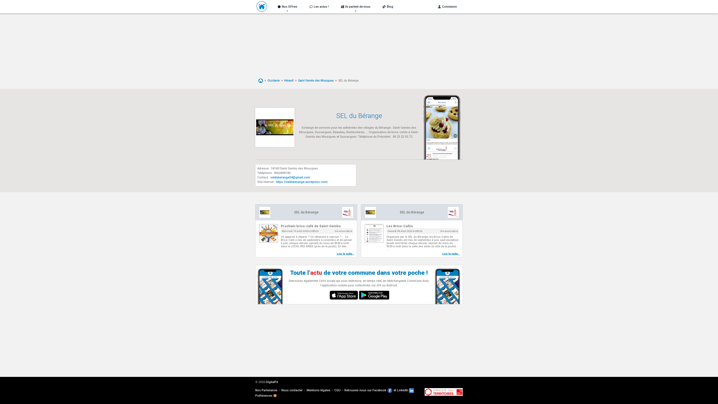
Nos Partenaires (266, 390)
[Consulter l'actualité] (268, 233)
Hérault (289, 80)
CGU (337, 390)
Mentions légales (318, 390)
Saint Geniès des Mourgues (316, 80)
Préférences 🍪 (266, 395)
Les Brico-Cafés (399, 226)
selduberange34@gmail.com (290, 177)
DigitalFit (272, 382)
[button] (287, 6)
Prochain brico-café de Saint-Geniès (311, 226)
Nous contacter (292, 390)
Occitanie (274, 80)
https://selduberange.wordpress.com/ (302, 182)
